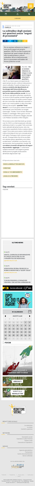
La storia (29, 427)
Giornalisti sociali (27, 437)
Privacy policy (21, 474)
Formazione (28, 452)
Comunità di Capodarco (25, 442)
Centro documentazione (25, 454)
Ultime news (17, 243)
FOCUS (8, 343)
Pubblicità (4, 474)
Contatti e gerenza (26, 429)
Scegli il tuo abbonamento (12, 172)
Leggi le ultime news (10, 176)
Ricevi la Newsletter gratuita (13, 164)
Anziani (5, 189)
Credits (19, 476)
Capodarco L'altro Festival (24, 438)
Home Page (6, 168)
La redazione (28, 425)
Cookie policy (30, 474)
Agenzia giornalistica (25, 450)
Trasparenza (12, 474)
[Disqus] (17, 214)
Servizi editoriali (27, 455)
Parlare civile (28, 440)
